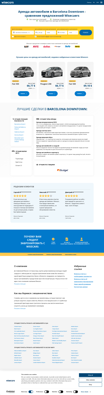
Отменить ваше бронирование (35, 254)
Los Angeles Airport (37, 329)
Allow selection (90, 380)
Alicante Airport (37, 357)
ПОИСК (23, 93)
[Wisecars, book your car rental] (8, 2)
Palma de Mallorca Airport (20, 350)
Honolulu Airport (56, 333)
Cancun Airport (36, 360)
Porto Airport (74, 350)
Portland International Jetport (78, 333)
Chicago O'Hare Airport (38, 336)
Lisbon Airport (55, 350)
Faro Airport (36, 350)
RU (94, 2)
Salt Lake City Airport (76, 338)
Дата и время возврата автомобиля (67, 29)
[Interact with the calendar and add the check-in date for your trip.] (40, 32)
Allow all (90, 375)
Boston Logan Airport (19, 333)
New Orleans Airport (38, 338)
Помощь (89, 2)
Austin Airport (36, 343)
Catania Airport (74, 353)
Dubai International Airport (58, 360)
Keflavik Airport (17, 353)
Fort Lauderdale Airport (19, 331)
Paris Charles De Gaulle (76, 360)
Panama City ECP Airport (76, 343)
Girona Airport (18, 135)
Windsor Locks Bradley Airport (59, 340)
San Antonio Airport (18, 343)
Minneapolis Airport (18, 340)
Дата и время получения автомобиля (45, 29)
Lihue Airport (55, 326)
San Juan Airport (75, 362)
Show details (84, 391)
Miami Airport (17, 329)
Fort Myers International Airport (59, 331)
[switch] (46, 391)
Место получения (17, 29)
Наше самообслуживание (82, 284)
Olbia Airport (55, 355)
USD (97, 2)
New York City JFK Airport (58, 336)
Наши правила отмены (70, 254)
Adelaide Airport (18, 357)
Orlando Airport (18, 326)
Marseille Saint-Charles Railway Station (19, 139)
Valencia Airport (19, 132)
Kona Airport (74, 329)
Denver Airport (36, 326)
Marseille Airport (18, 360)
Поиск (85, 32)
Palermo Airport (75, 355)
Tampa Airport (55, 329)
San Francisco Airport (19, 338)
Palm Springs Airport (57, 343)
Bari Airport (74, 357)
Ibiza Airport (36, 355)
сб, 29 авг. (62, 32)
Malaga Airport (36, 353)
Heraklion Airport (56, 357)
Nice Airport (55, 353)
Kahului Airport (74, 326)
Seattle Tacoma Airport (76, 336)
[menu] (101, 2)
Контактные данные (81, 287)
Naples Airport (17, 355)
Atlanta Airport (74, 331)
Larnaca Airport (17, 362)
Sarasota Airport (75, 340)
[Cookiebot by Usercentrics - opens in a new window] (10, 392)
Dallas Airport (55, 338)
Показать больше (20, 284)
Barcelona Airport (19, 124)
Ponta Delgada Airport (57, 362)
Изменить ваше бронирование (54, 254)
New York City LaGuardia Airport (21, 336)
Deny (90, 384)
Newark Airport (36, 340)
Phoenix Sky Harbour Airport (39, 331)
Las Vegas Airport (37, 333)
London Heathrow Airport (39, 362)
